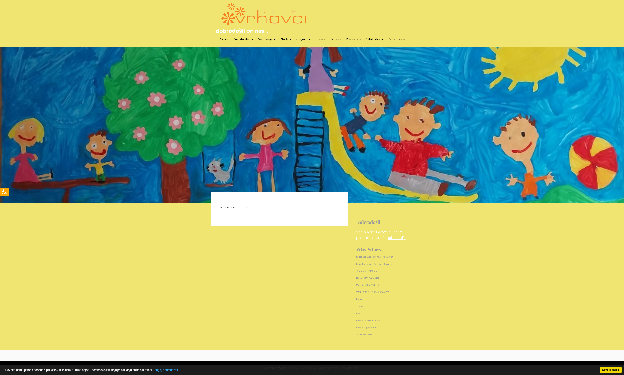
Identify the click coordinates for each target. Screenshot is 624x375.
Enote (319, 39)
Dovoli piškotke (610, 369)
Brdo (358, 313)
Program (301, 39)
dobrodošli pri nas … (243, 31)
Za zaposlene (397, 39)
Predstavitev (242, 39)
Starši (284, 39)
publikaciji (395, 237)
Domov (223, 39)
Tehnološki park (364, 334)
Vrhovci (360, 306)
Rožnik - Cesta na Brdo (368, 320)
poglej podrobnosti (166, 370)
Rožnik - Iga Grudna (366, 327)
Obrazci (336, 39)
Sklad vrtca (373, 39)
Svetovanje (265, 39)
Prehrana (352, 39)
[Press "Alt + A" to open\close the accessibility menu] (4, 192)
